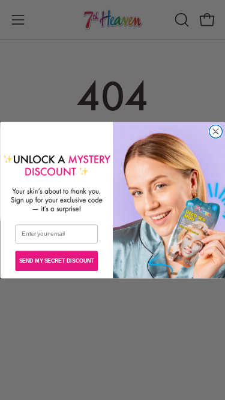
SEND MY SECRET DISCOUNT (56, 261)
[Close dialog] (215, 131)
